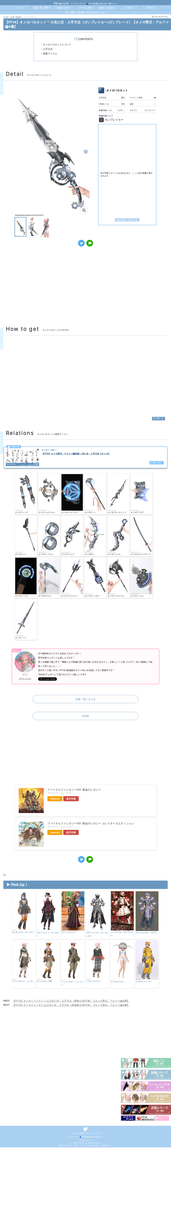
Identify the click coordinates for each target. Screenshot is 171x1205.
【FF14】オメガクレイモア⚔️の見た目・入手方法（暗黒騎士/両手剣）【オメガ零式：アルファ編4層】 (71, 1005)
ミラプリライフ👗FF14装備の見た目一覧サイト (86, 1137)
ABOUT (150, 7)
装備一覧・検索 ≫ (42, 7)
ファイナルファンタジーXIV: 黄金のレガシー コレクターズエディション (90, 823)
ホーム (20, 7)
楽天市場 (71, 798)
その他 (129, 7)
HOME (85, 716)
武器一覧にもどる (85, 699)
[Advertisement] (85, 289)
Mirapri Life (61, 3)
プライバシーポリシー (93, 1133)
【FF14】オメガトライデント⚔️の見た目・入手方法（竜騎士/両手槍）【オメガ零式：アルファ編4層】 (71, 1000)
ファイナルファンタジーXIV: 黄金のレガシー (74, 789)
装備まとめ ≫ (64, 7)
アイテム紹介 (85, 7)
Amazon (54, 798)
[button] (85, 151)
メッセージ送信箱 (77, 1133)
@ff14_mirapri (25, 679)
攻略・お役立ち (107, 7)
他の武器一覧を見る (127, 219)
